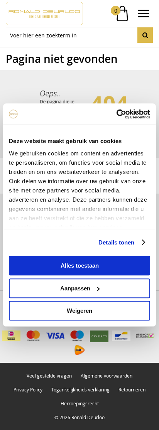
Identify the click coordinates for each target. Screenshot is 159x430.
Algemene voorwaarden (106, 376)
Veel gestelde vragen (49, 376)
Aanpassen (75, 288)
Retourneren (131, 389)
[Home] (43, 13)
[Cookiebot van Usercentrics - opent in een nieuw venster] (116, 114)
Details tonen (116, 242)
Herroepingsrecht (80, 403)
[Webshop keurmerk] (145, 336)
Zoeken (145, 35)
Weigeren (79, 310)
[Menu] (143, 13)
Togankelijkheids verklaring (80, 389)
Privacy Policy (28, 389)
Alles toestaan (80, 265)
